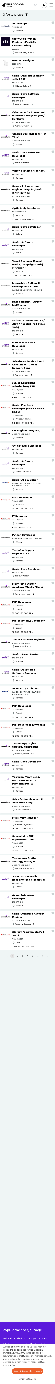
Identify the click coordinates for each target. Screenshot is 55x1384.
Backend (7, 1338)
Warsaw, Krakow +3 (23, 375)
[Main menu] (51, 5)
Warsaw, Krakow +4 (23, 126)
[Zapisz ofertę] (53, 22)
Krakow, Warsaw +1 (23, 104)
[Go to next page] (48, 955)
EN (35, 5)
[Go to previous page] (7, 955)
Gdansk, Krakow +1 (23, 86)
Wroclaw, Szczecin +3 (24, 924)
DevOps (32, 1338)
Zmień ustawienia (27, 1379)
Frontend (43, 1338)
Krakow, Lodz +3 (22, 646)
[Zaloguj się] (44, 5)
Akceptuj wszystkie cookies (28, 1371)
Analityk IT (19, 1338)
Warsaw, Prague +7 (23, 52)
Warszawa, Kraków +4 (24, 594)
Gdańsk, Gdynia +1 (23, 825)
